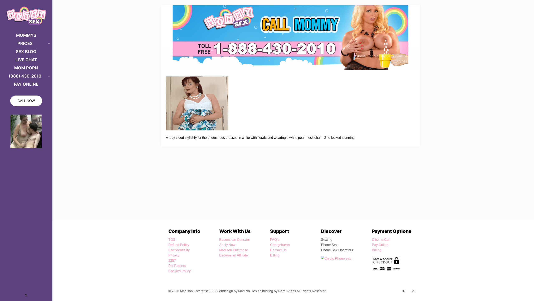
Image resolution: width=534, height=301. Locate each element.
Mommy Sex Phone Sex (391, 56)
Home (360, 56)
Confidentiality (179, 250)
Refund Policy (178, 245)
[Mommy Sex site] (26, 15)
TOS (171, 239)
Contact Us (278, 250)
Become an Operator (234, 239)
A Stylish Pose (407, 61)
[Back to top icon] (413, 291)
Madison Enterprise (233, 250)
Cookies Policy (179, 271)
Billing (275, 255)
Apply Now (227, 245)
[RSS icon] (26, 295)
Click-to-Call (381, 239)
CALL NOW (26, 101)
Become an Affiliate (233, 255)
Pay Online (380, 245)
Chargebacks (280, 245)
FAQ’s (274, 239)
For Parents (177, 266)
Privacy (173, 255)
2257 (172, 260)
